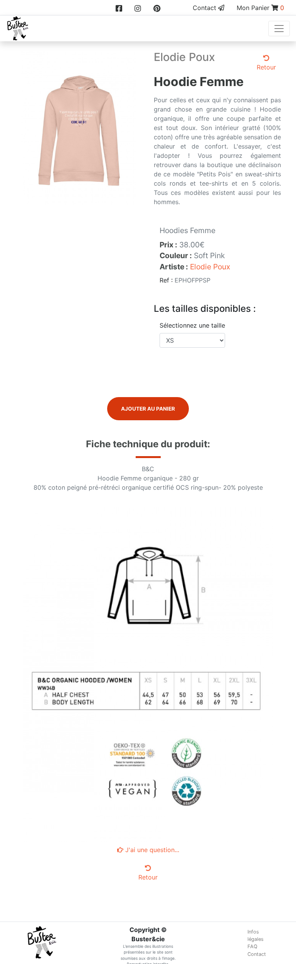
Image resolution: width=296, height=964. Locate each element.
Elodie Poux (210, 266)
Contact (205, 8)
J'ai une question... (151, 850)
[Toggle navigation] (279, 28)
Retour (266, 67)
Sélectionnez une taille (192, 325)
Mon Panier (260, 8)
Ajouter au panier (148, 409)
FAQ (252, 946)
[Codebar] (78, 127)
